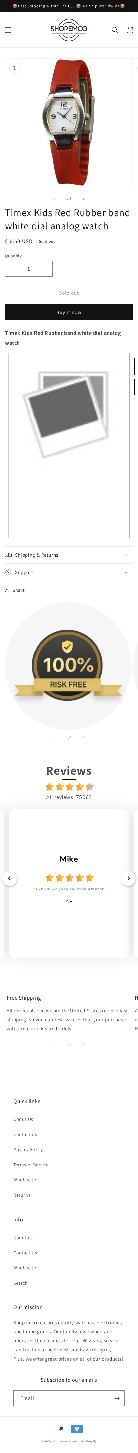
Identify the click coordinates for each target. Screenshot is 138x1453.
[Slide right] (83, 198)
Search (20, 1283)
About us (23, 1237)
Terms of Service (31, 1165)
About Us (23, 1119)
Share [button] (19, 590)
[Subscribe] (117, 1398)
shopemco (60, 1441)
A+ (68, 901)
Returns (21, 1195)
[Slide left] (54, 198)
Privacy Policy (28, 1149)
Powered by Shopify (82, 1441)
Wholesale (24, 1180)
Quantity (13, 256)
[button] (8, 30)
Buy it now (69, 312)
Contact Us (25, 1134)
